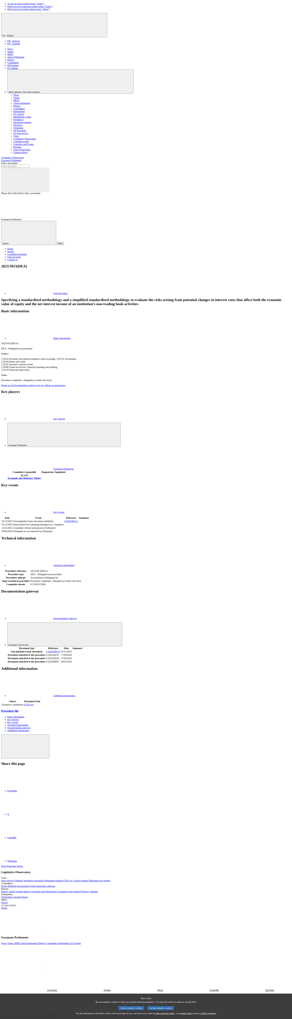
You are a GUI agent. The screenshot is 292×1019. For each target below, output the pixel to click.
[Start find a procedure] (25, 180)
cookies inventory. (208, 1013)
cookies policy (186, 1013)
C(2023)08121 (71, 521)
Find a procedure (9, 163)
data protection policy (165, 1013)
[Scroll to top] (25, 746)
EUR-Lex (29, 704)
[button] (47, 931)
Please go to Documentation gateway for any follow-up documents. (33, 385)
